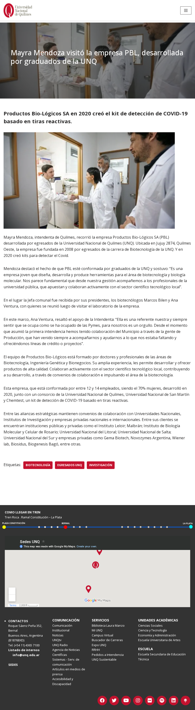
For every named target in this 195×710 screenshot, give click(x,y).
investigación (100, 465)
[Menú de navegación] (185, 10)
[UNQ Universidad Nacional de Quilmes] (18, 10)
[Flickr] (150, 700)
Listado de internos (23, 650)
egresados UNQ (69, 465)
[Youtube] (126, 700)
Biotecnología (38, 465)
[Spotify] (161, 700)
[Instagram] (138, 700)
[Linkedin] (173, 700)
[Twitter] (114, 700)
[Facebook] (102, 700)
